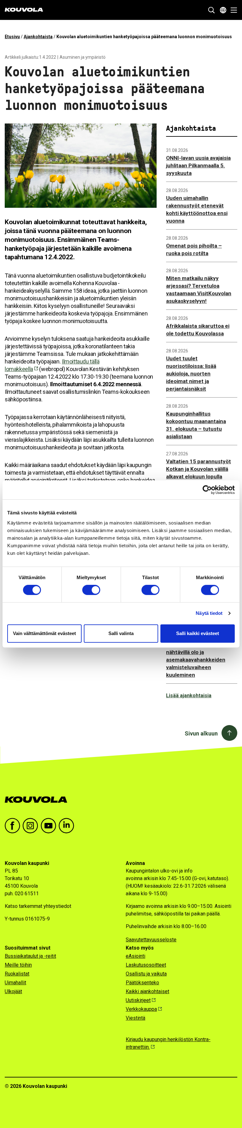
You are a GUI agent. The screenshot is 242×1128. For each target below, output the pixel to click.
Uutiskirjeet (138, 1000)
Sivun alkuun (201, 733)
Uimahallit (15, 983)
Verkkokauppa (141, 1009)
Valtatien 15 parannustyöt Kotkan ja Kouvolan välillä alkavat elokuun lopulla (198, 469)
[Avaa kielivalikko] (223, 10)
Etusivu (12, 36)
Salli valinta (121, 633)
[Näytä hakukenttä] (211, 10)
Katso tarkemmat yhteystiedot (38, 906)
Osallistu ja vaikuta (146, 974)
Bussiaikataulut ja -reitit (30, 956)
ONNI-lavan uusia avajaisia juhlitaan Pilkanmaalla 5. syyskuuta (198, 165)
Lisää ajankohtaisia (188, 696)
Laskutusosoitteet (146, 965)
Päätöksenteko (142, 983)
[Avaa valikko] (232, 10)
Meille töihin (18, 965)
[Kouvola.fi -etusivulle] (38, 799)
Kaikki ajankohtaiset (147, 991)
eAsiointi (135, 956)
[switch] (91, 590)
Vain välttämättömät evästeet (44, 633)
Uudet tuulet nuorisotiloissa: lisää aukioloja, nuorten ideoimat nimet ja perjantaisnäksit (191, 373)
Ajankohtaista (38, 36)
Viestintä (135, 1018)
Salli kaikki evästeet (197, 633)
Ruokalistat (17, 974)
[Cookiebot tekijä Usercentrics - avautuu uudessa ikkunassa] (207, 490)
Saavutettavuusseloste (151, 940)
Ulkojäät (13, 991)
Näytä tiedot (209, 613)
